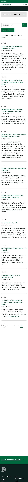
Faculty (16, 481)
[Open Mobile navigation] (26, 4)
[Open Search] (24, 4)
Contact (3, 479)
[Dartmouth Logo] (4, 1)
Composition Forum (13, 316)
